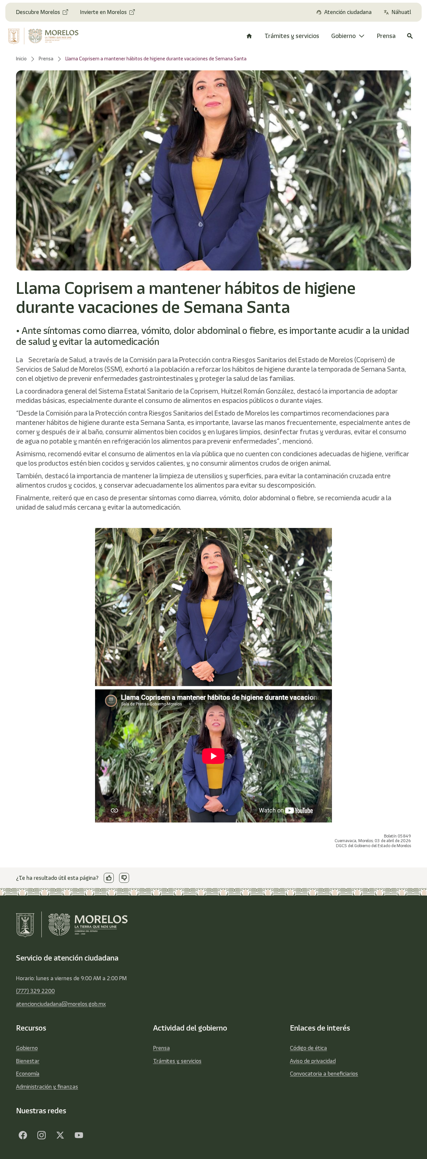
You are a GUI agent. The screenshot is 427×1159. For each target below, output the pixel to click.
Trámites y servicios (177, 1061)
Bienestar (27, 1061)
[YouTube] (78, 1135)
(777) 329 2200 (35, 991)
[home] (46, 36)
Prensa (161, 1048)
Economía (27, 1074)
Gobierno (27, 1048)
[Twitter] (60, 1135)
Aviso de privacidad (313, 1061)
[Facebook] (22, 1135)
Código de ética (308, 1048)
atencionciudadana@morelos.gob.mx (61, 1004)
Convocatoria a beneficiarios (324, 1073)
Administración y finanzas (47, 1087)
